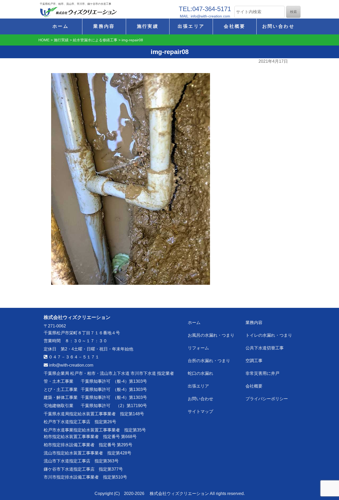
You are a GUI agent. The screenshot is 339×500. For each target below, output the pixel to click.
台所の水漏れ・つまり (209, 360)
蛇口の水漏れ (200, 373)
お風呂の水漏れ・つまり (211, 335)
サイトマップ (200, 411)
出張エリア (191, 26)
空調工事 (254, 360)
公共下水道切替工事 (265, 348)
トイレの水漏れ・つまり (269, 335)
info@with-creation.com (70, 365)
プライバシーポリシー (267, 399)
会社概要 (234, 26)
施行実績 (147, 26)
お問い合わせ (278, 26)
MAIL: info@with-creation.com (205, 16)
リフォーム (198, 348)
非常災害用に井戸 (262, 373)
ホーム (60, 26)
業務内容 (104, 26)
